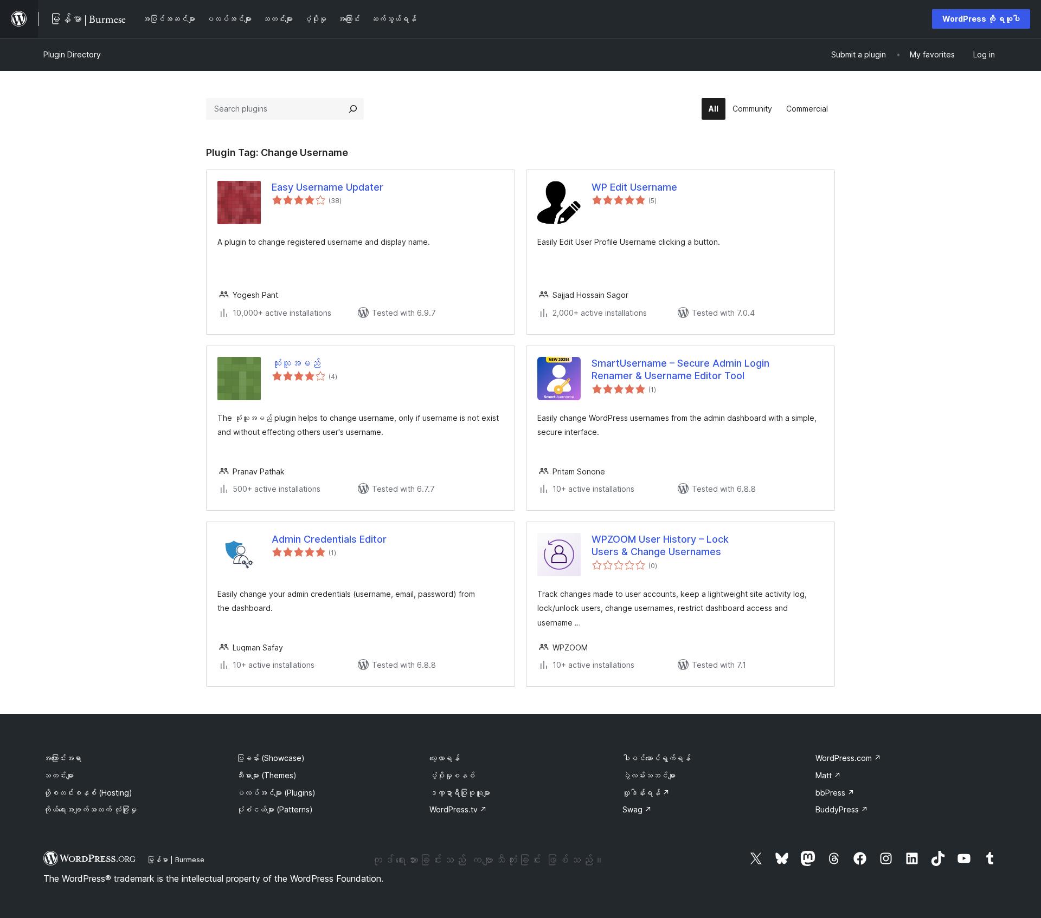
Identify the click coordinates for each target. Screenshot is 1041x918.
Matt (828, 775)
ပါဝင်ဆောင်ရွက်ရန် (656, 758)
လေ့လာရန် (444, 758)
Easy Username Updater (327, 187)
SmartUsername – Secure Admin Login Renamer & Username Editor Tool (680, 369)
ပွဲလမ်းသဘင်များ (649, 775)
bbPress (834, 792)
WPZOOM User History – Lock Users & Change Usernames (660, 545)
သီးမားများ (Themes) (266, 775)
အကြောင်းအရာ (62, 758)
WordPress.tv (458, 809)
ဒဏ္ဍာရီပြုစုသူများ (459, 792)
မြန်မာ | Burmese (175, 859)
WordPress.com (848, 758)
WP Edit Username (634, 187)
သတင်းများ (58, 775)
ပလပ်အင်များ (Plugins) (276, 792)
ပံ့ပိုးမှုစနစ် (452, 775)
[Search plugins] (353, 109)
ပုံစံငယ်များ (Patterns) (274, 809)
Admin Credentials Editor (329, 539)
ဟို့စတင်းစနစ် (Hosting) (87, 792)
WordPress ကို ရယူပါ (981, 18)
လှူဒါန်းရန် (646, 792)
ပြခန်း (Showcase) (270, 758)
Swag (637, 809)
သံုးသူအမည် (296, 363)
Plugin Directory (72, 54)
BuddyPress (841, 809)
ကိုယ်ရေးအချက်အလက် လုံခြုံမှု (90, 809)
